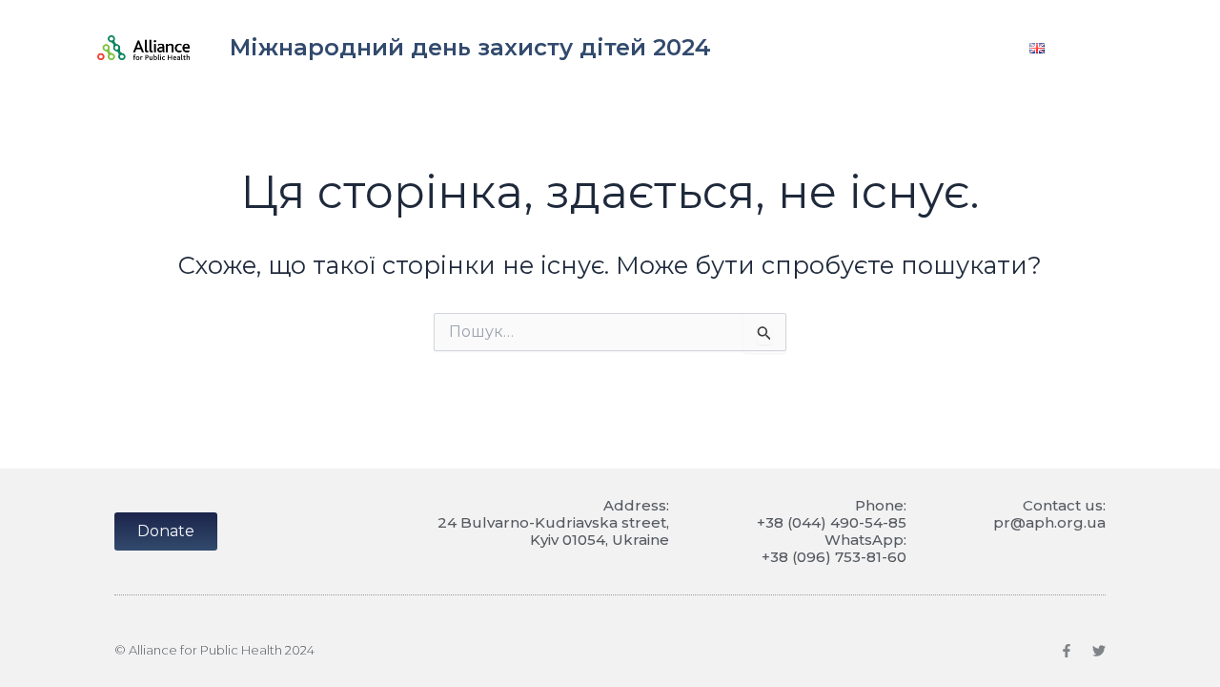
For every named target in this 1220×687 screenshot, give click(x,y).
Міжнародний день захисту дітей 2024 (470, 47)
